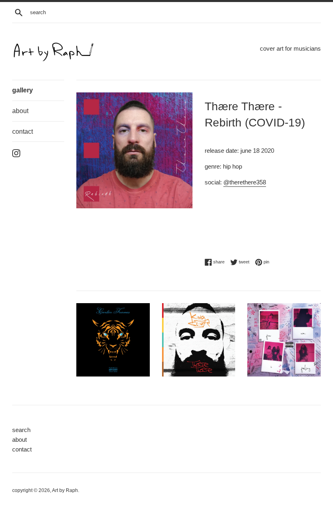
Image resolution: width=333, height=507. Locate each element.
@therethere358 (244, 182)
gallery (22, 90)
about (20, 110)
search (21, 429)
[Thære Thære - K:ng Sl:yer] (199, 340)
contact (22, 131)
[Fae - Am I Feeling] (284, 340)
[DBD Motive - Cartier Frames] (113, 340)
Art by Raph (65, 490)
